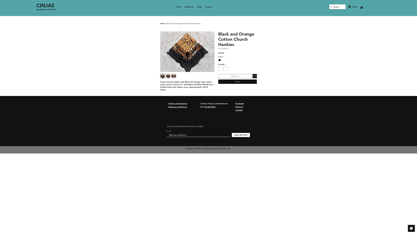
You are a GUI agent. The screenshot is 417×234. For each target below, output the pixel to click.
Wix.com (227, 148)
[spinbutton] (223, 68)
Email (169, 131)
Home (162, 24)
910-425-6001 (210, 107)
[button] (361, 7)
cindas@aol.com (207, 110)
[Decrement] (220, 68)
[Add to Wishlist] (255, 76)
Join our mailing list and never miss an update (185, 126)
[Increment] (226, 68)
